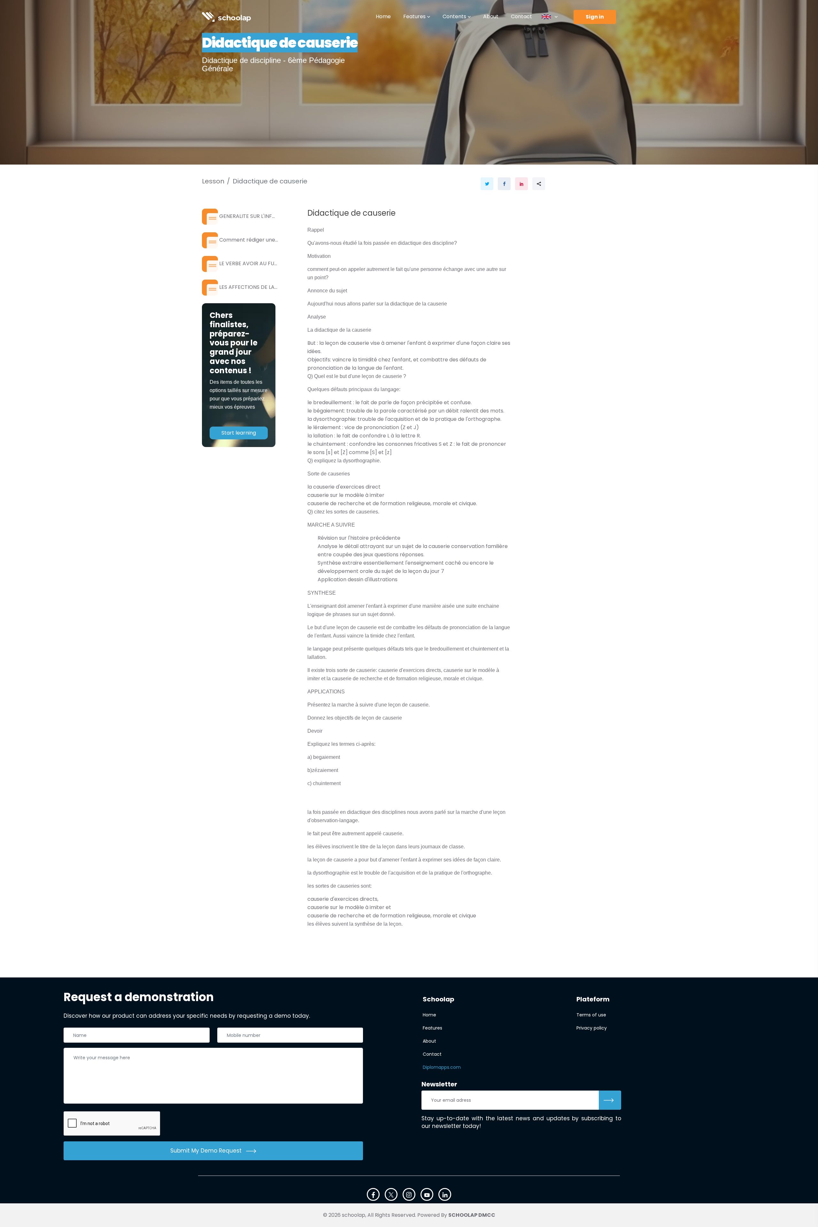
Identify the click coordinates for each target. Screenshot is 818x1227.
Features (414, 16)
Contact (521, 16)
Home (383, 16)
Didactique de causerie (270, 181)
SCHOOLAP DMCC (471, 1215)
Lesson (213, 181)
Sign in (595, 16)
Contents (454, 16)
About (490, 16)
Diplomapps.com (442, 1067)
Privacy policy (591, 1028)
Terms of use (591, 1015)
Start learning (238, 432)
